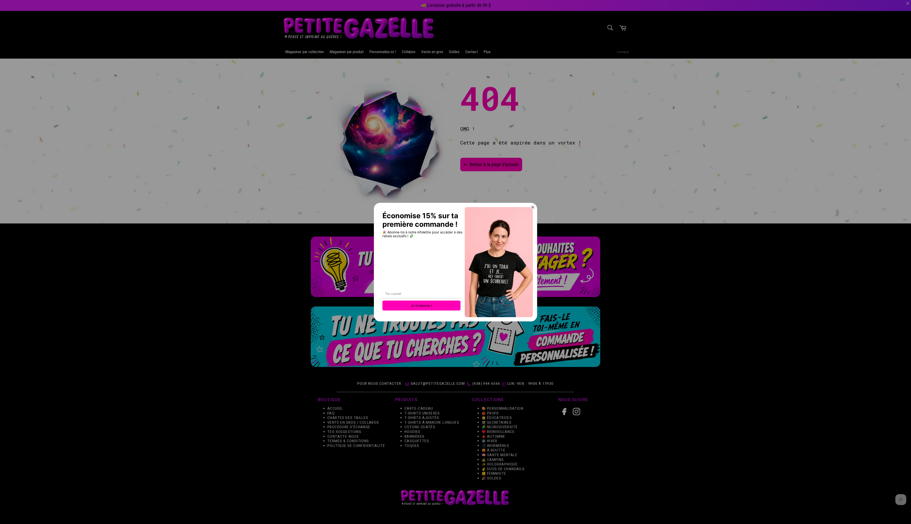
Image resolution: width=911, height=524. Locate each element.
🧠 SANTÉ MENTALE (499, 454)
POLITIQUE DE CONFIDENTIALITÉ (356, 445)
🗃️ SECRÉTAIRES (496, 422)
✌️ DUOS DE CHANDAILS (504, 468)
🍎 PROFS (490, 413)
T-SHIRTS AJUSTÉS (421, 417)
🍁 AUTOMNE (493, 436)
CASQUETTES (416, 441)
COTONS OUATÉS (419, 427)
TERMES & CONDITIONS (348, 441)
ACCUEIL (335, 408)
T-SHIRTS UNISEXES (422, 413)
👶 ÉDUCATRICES (497, 417)
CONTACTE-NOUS (343, 436)
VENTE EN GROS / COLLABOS (353, 422)
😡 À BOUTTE (493, 450)
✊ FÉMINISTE (494, 473)
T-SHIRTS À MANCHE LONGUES (431, 422)
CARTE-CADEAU (418, 408)
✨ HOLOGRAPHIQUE (500, 464)
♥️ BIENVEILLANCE (498, 431)
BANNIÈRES (414, 436)
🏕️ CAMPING (493, 459)
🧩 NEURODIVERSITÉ (500, 427)
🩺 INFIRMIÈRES (495, 445)
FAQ (331, 413)
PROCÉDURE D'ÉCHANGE (349, 427)
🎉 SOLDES (491, 478)
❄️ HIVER (489, 441)
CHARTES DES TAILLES (347, 417)
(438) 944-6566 (486, 383)
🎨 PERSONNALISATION (502, 408)
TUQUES (411, 445)
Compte (623, 52)
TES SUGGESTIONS (344, 431)
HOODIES (412, 431)
